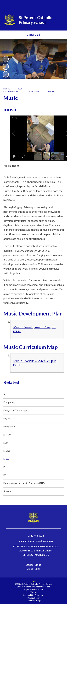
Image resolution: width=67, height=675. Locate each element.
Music (51, 91)
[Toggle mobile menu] (60, 5)
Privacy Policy (33, 598)
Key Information (12, 90)
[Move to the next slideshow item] (6, 74)
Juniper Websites (42, 587)
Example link (33, 569)
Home (6, 89)
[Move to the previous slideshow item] (6, 67)
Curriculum (33, 91)
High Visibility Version (33, 589)
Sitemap (33, 592)
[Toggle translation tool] (51, 5)
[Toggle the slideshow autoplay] (6, 59)
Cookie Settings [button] (33, 600)
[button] (17, 133)
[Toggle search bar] (42, 5)
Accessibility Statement (33, 595)
